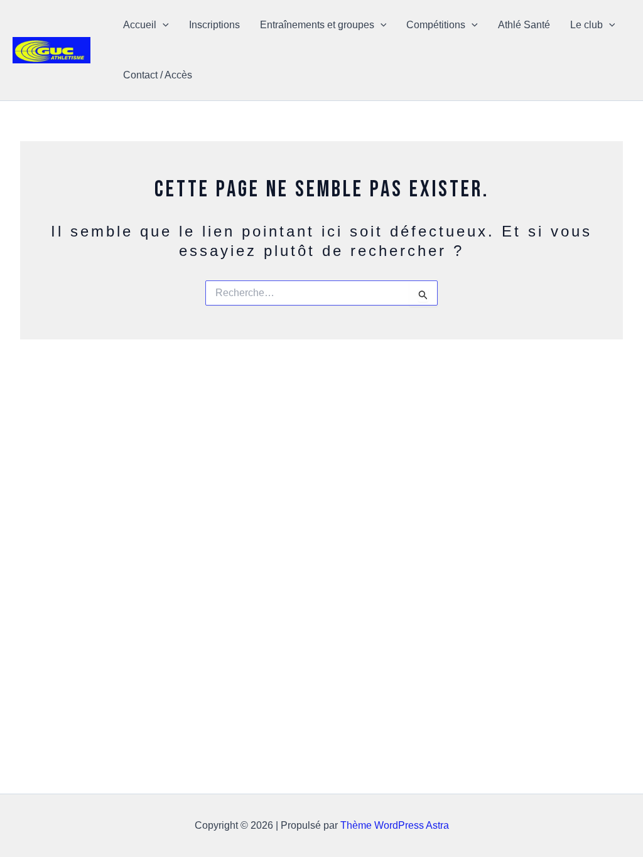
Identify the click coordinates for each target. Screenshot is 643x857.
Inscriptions (214, 24)
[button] (162, 25)
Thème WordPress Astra (394, 825)
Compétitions (435, 24)
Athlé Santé (524, 24)
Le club (586, 24)
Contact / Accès (157, 75)
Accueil (139, 24)
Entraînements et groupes (317, 24)
